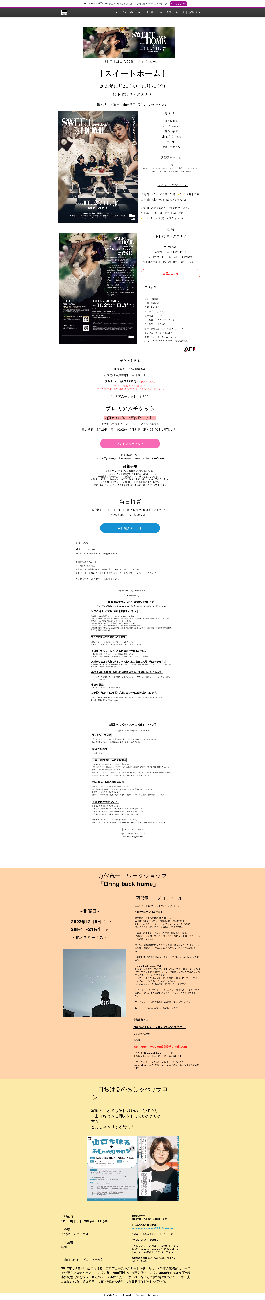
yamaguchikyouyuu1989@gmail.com (160, 1046)
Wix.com (156, 1295)
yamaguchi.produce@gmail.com (100, 554)
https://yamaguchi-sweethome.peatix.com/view (130, 458)
